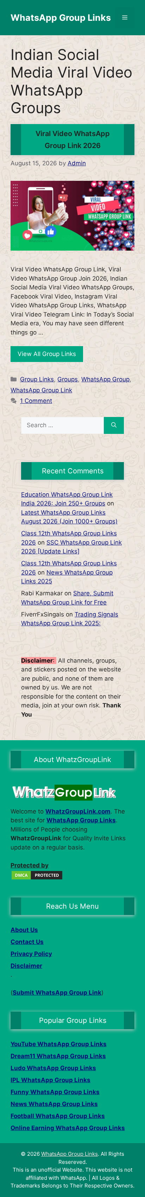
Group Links (37, 379)
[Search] (114, 425)
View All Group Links (47, 353)
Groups (67, 379)
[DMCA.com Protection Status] (37, 878)
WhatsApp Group (105, 379)
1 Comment (36, 400)
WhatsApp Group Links (61, 17)
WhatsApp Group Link (41, 390)
